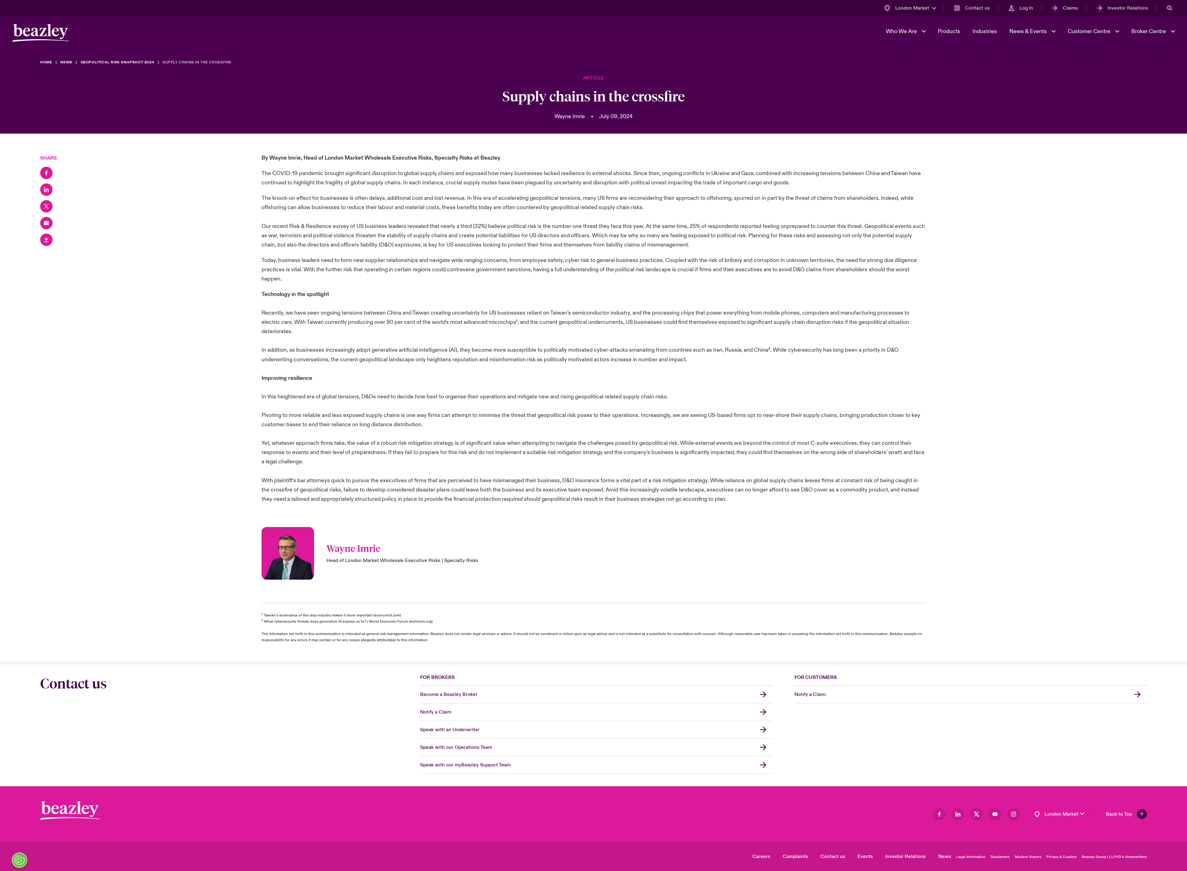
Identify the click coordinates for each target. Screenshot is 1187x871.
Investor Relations (905, 856)
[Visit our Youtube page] (995, 814)
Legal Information (970, 857)
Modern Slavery (1028, 857)
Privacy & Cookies (1061, 857)
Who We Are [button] (902, 31)
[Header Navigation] (40, 33)
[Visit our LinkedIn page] (958, 814)
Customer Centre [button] (1090, 31)
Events (865, 856)
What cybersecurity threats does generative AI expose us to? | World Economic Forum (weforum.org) (348, 621)
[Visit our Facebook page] (939, 814)
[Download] (46, 240)
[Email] (46, 223)
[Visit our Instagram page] (1013, 814)
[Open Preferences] (19, 860)
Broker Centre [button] (1149, 31)
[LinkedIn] (46, 189)
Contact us (832, 856)
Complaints (795, 856)
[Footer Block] (70, 810)
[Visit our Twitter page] (976, 814)
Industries (984, 31)
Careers (761, 856)
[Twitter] (46, 206)
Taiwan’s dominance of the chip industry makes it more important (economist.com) (332, 615)
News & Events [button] (1028, 31)
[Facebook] (46, 173)
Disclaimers (1000, 857)
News (944, 856)
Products (949, 31)
